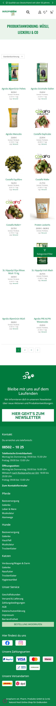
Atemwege (7, 517)
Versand (15, 99)
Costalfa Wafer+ (13, 224)
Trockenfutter (9, 548)
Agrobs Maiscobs (14, 134)
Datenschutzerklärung (13, 611)
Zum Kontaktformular (14, 485)
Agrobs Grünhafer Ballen (42, 88)
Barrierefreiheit (10, 619)
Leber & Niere (9, 509)
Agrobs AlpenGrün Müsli (13, 318)
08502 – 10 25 (13, 447)
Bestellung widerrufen (28, 624)
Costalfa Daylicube (42, 134)
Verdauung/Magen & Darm (16, 563)
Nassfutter (7, 571)
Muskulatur (8, 513)
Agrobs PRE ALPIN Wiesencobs (42, 320)
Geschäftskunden (11, 594)
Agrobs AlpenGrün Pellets (14, 88)
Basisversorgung (10, 501)
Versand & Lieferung (12, 598)
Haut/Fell (6, 540)
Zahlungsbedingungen (13, 602)
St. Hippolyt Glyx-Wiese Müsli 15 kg (14, 272)
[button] (3, 2)
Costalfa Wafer (42, 179)
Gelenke (6, 505)
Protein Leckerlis (42, 224)
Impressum (8, 615)
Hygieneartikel (9, 579)
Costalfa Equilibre (14, 179)
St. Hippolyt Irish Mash (42, 270)
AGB (4, 606)
